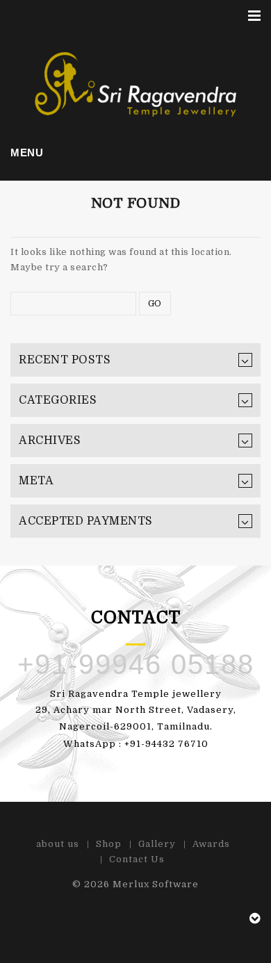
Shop (109, 844)
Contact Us (137, 859)
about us (57, 844)
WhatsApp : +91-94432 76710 (135, 744)
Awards (211, 844)
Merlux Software (156, 884)
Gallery (157, 844)
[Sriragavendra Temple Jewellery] (136, 84)
